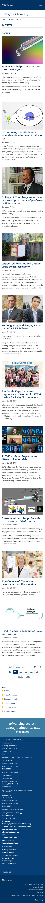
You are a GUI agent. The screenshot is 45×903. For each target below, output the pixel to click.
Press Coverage (10, 695)
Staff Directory (8, 840)
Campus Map (7, 861)
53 (32, 672)
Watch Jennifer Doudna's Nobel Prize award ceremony (21, 265)
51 (21, 672)
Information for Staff (9, 829)
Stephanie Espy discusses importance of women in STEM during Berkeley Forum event (21, 394)
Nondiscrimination (36, 890)
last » (29, 676)
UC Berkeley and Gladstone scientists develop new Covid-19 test (22, 135)
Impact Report (10, 703)
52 (27, 672)
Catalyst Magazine (11, 699)
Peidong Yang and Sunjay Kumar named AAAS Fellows (22, 327)
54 (37, 672)
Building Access (7, 816)
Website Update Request (11, 843)
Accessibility (38, 887)
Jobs (3, 835)
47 (35, 667)
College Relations (8, 818)
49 (10, 672)
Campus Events (8, 858)
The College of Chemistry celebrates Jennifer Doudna (19, 582)
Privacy (40, 892)
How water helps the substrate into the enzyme (21, 68)
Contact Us (6, 821)
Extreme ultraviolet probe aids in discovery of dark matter (21, 519)
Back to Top (39, 900)
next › (21, 676)
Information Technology (11, 832)
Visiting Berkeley (9, 864)
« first (10, 667)
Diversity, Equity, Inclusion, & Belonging (16, 824)
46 (30, 667)
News (11, 20)
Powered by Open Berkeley (33, 884)
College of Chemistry (15, 14)
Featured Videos (10, 707)
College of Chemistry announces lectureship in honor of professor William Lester (22, 200)
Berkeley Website (9, 850)
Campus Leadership (10, 855)
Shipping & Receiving (9, 838)
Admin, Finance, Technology (12, 813)
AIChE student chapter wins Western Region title (19, 457)
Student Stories (10, 711)
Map (3, 754)
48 (41, 667)
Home (4, 20)
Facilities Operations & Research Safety (16, 827)
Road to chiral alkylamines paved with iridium (22, 632)
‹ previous (20, 667)
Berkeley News (8, 853)
